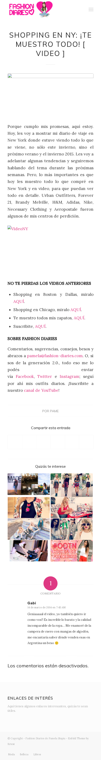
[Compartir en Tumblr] (72, 442)
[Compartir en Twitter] (29, 442)
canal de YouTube (41, 390)
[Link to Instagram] (61, 749)
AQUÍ (18, 301)
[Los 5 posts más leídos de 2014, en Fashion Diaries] (71, 529)
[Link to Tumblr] (82, 749)
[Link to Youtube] (75, 749)
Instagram (69, 376)
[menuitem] (80, 9)
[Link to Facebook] (68, 749)
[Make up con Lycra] (71, 508)
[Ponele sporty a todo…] (29, 551)
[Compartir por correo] (86, 442)
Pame (54, 411)
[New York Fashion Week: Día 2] (29, 484)
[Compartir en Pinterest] (58, 442)
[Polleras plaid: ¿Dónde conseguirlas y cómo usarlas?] (71, 485)
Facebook (25, 376)
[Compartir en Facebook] (15, 442)
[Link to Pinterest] (89, 749)
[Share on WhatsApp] (43, 442)
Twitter (46, 376)
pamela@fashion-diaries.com (55, 355)
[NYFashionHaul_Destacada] (50, 95)
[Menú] (91, 9)
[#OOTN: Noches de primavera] (71, 551)
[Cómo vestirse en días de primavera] (29, 508)
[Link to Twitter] (54, 749)
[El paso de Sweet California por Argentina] (29, 529)
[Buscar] (80, 9)
